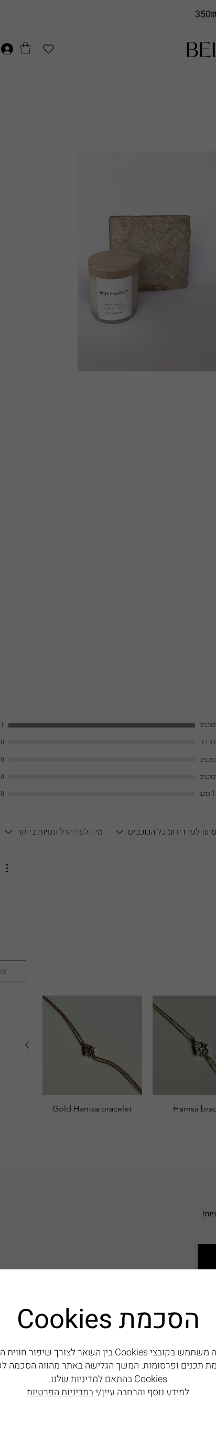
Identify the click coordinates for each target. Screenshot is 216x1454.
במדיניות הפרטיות (60, 1392)
